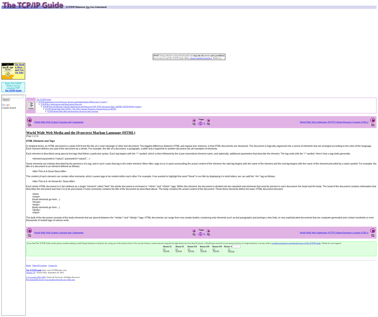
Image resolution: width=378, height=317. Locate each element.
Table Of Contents (39, 265)
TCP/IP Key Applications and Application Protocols (61, 104)
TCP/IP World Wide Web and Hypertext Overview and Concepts (72, 111)
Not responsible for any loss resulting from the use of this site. (50, 280)
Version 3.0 (30, 272)
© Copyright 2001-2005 (36, 277)
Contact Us (52, 265)
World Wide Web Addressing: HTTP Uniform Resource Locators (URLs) (334, 122)
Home (28, 265)
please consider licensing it (201, 58)
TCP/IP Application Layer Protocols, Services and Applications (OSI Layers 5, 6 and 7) (72, 102)
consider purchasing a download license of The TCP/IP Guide (296, 243)
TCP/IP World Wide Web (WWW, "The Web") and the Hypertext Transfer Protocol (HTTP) (80, 109)
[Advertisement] (189, 32)
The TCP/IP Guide (43, 99)
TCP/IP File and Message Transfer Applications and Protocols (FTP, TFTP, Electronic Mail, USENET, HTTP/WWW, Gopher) (92, 107)
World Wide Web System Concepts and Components (58, 122)
